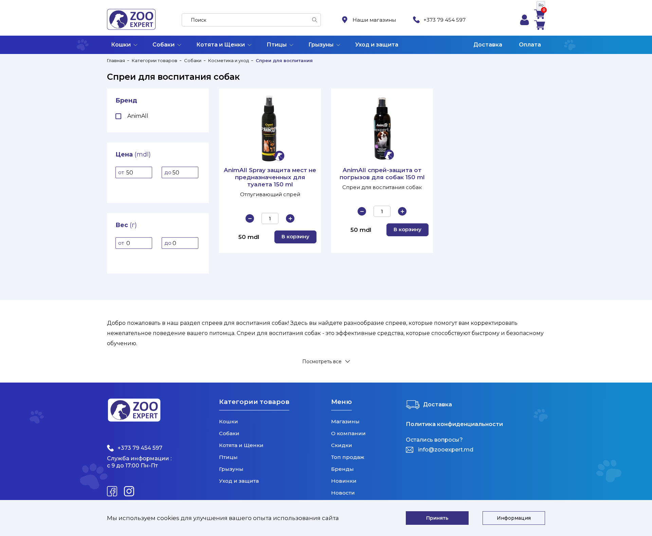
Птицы (277, 44)
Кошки (121, 44)
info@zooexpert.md (445, 449)
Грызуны (320, 44)
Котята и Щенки (220, 44)
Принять (437, 518)
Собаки (163, 44)
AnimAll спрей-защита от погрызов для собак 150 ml (382, 174)
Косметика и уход (228, 60)
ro (541, 5)
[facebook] (112, 491)
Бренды (342, 469)
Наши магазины (374, 20)
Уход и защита (376, 44)
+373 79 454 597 (444, 20)
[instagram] (129, 491)
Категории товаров (154, 60)
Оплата (530, 44)
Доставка (487, 44)
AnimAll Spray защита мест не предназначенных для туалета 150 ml (270, 177)
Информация (514, 518)
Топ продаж (347, 457)
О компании (348, 433)
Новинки (344, 480)
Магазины (345, 421)
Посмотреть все (322, 361)
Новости (343, 492)
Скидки (341, 445)
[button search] (314, 19)
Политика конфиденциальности (454, 424)
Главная (116, 60)
